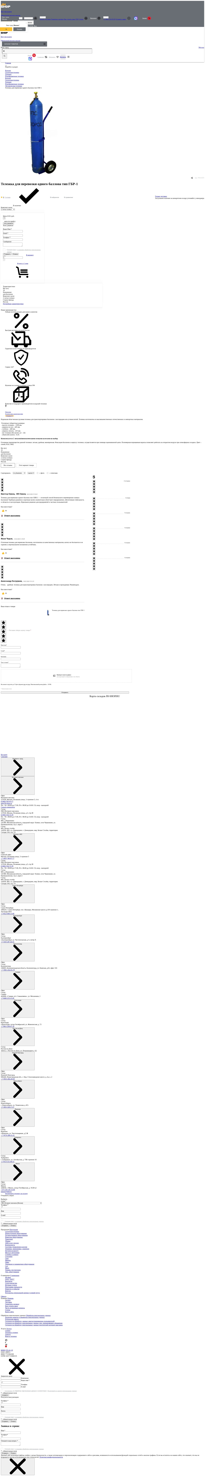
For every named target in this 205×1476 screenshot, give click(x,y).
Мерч (7, 1268)
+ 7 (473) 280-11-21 (8, 1135)
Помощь (43, 17)
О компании (14, 1275)
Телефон (6, 237)
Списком (4, 756)
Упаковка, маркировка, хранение (17, 1249)
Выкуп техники (11, 1336)
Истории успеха (11, 1285)
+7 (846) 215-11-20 (7, 998)
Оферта (3, 1296)
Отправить (5, 1225)
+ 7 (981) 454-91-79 (8, 970)
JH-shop (8, 1277)
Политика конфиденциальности (51, 1457)
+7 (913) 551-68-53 (7, 1161)
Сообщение (7, 242)
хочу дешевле (8, 223)
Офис (7, 1262)
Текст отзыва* (5, 662)
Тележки (8, 74)
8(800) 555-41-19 (7, 1350)
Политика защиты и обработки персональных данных (25, 1317)
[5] (3, 640)
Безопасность (10, 1245)
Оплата (42, 19)
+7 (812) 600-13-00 (7, 913)
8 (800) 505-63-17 (7, 801)
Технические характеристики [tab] (14, 414)
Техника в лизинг (11, 1332)
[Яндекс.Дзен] (6, 1347)
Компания (3, 656)
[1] (2, 479)
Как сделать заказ (69, 19)
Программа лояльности (13, 1287)
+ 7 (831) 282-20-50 (8, 1079)
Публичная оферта (12, 1319)
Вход (20, 18)
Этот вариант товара (26, 465)
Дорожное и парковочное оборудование (19, 1264)
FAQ (77, 19)
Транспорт (9, 1239)
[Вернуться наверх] (5, 1457)
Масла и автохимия (12, 1253)
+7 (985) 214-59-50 (109, 19)
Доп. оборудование (12, 1272)
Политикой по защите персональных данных (62, 1391)
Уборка (7, 1241)
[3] (3, 631)
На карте (4, 755)
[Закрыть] (18, 1466)
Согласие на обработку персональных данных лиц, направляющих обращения (33, 1323)
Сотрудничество (11, 1283)
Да (6, 29)
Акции (144, 18)
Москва (4, 19)
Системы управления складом (16, 1247)
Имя (2, 1211)
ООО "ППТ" (10, 1279)
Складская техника (12, 72)
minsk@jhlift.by (6, 1192)
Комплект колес (6, 207)
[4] (3, 636)
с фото (42, 473)
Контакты (93, 18)
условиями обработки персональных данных (29, 1221)
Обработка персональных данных (38, 1315)
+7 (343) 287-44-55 (7, 942)
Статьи (81, 19)
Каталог (8, 70)
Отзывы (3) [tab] (9, 416)
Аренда (8, 1334)
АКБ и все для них (12, 1243)
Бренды (8, 1291)
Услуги (9, 1329)
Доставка (48, 19)
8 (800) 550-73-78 (7, 815)
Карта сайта (9, 1312)
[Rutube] (5, 1342)
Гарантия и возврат (57, 19)
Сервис (105, 17)
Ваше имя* (4, 645)
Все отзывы (8, 465)
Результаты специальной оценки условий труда (22, 1293)
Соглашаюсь (8, 1391)
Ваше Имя (7, 229)
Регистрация (28, 18)
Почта (3, 1411)
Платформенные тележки (14, 76)
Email (5, 233)
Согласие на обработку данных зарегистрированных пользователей (30, 1321)
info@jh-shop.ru (6, 803)
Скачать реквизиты (8, 807)
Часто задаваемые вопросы (15, 1308)
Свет (7, 1258)
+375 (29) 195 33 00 (8, 1190)
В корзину (30, 255)
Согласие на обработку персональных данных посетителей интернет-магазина (34, 1325)
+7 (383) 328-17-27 (7, 1107)
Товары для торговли (13, 1270)
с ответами (54, 473)
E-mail (3, 1215)
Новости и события (12, 1289)
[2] (3, 627)
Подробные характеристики (13, 304)
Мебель (8, 1260)
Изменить (19, 29)
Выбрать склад (4, 1200)
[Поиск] (4, 56)
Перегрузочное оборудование (16, 1233)
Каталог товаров (11, 44)
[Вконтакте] (6, 1344)
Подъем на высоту (12, 1251)
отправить (5, 1395)
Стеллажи (8, 1256)
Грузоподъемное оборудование (16, 1235)
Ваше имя (25, 1380)
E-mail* (3, 651)
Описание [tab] (8, 412)
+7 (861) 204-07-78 (7, 1026)
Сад (6, 1266)
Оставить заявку (121, 19)
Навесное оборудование (14, 1237)
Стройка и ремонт (11, 1254)
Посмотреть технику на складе (16, 1193)
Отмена (13, 1225)
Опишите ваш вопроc (9, 1441)
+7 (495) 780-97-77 (7, 858)
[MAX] (32, 58)
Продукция (14, 1229)
